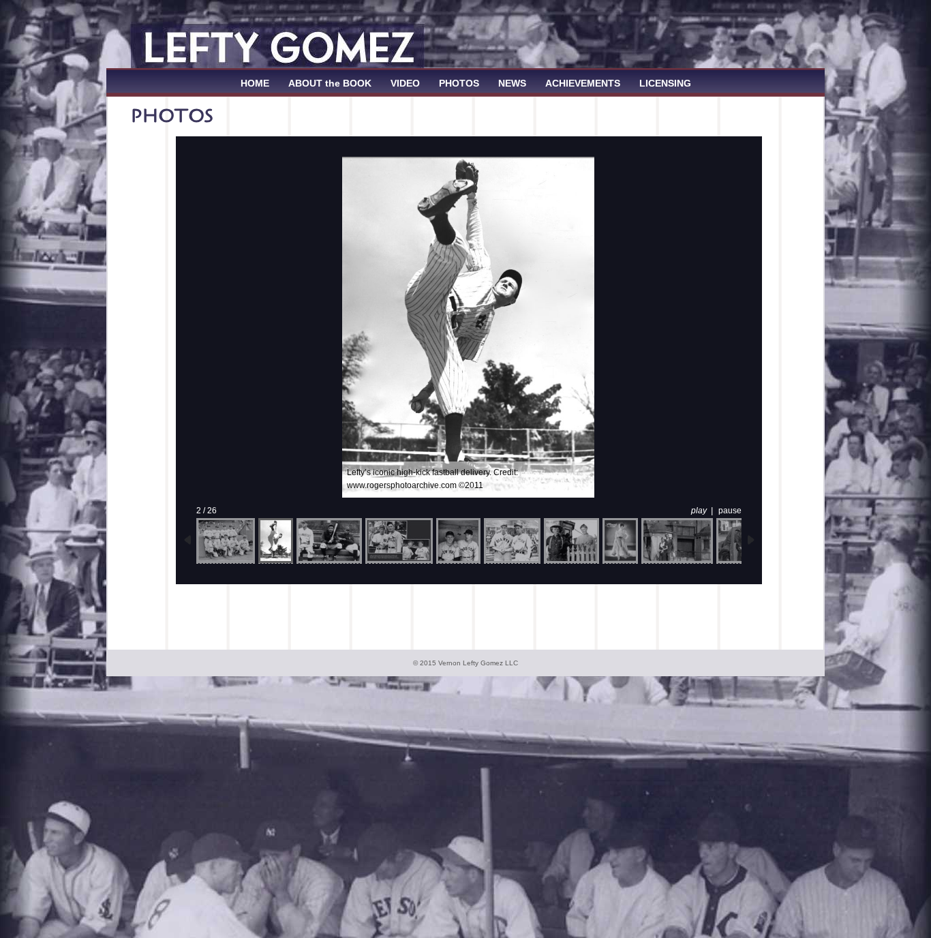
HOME (255, 83)
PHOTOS (459, 83)
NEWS (512, 83)
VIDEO (405, 83)
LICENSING (665, 83)
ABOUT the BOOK (329, 83)
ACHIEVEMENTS (582, 83)
